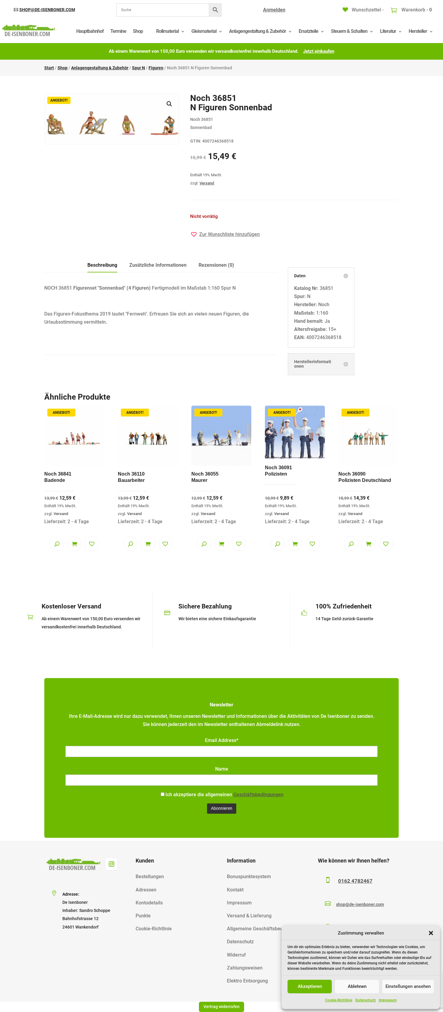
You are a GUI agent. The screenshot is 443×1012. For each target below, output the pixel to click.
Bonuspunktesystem (249, 876)
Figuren (156, 67)
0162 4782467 (355, 881)
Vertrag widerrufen (221, 1006)
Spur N (138, 67)
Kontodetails (149, 903)
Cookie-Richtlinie (338, 1000)
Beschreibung (102, 265)
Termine (118, 31)
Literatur (388, 31)
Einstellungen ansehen (408, 986)
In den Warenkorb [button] (74, 543)
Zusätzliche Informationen (158, 265)
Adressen (146, 890)
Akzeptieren (310, 986)
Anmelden (274, 10)
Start (49, 67)
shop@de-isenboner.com (47, 9)
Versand (207, 183)
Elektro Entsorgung (247, 981)
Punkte (143, 916)
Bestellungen (150, 876)
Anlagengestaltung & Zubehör (257, 31)
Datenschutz (365, 1000)
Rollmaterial (167, 31)
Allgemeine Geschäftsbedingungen (265, 929)
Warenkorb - (416, 10)
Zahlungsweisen (244, 968)
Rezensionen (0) (216, 265)
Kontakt (235, 890)
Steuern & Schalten (349, 31)
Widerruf (236, 955)
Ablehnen (357, 986)
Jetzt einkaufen (318, 51)
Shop (138, 31)
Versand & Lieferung (249, 916)
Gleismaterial (203, 31)
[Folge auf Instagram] (111, 864)
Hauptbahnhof (90, 31)
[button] (431, 933)
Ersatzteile (308, 31)
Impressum (388, 1000)
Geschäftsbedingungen (258, 794)
